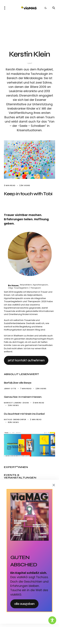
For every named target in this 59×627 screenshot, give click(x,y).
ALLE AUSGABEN (24, 604)
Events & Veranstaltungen (20, 476)
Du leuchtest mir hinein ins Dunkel (24, 413)
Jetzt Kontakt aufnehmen (26, 360)
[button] (6, 8)
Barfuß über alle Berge (18, 382)
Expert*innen (16, 467)
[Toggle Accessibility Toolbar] (52, 620)
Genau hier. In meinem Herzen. (23, 396)
